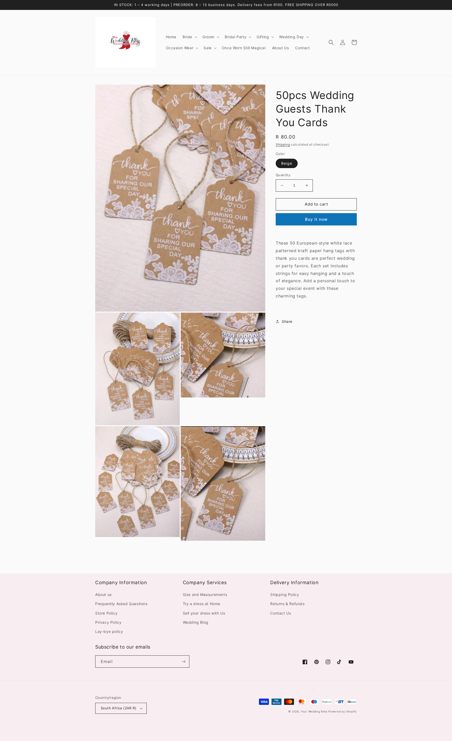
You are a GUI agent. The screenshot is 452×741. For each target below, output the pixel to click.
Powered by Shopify (342, 711)
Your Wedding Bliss (314, 711)
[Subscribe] (183, 661)
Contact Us (280, 613)
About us (103, 594)
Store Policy (106, 613)
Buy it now (316, 219)
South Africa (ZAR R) (118, 708)
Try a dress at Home (201, 603)
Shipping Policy (284, 594)
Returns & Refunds (287, 603)
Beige (286, 163)
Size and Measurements (205, 594)
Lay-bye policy (109, 631)
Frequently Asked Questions (121, 603)
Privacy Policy (108, 622)
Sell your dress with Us (204, 613)
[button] (189, 36)
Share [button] (287, 321)
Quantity (283, 175)
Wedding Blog (195, 622)
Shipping (283, 144)
